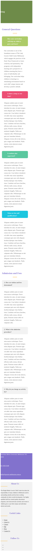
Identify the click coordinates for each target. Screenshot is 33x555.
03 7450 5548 (5, 466)
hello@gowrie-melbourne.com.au (11, 474)
